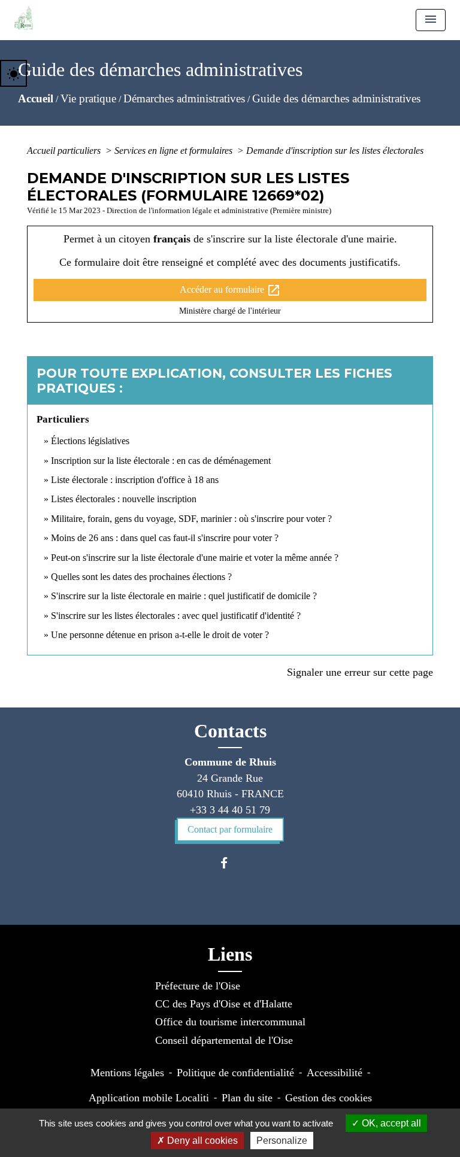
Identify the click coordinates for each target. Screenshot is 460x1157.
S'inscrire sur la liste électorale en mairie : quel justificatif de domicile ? (184, 596)
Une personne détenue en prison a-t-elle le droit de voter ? (160, 635)
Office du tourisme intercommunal (230, 1022)
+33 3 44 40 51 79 (230, 810)
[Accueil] (23, 18)
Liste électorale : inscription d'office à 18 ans (135, 480)
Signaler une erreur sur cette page (360, 672)
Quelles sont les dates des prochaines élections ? (141, 577)
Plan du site (247, 1098)
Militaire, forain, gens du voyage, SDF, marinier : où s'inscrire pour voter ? (191, 519)
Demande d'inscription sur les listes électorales (334, 150)
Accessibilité (334, 1073)
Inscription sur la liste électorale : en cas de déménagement (161, 460)
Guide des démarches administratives (336, 98)
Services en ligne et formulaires (174, 150)
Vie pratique (88, 98)
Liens (230, 954)
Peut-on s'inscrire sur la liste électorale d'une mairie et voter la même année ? (194, 557)
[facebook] (229, 863)
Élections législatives (90, 441)
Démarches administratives (184, 98)
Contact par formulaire (230, 829)
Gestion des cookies (328, 1098)
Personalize (281, 1140)
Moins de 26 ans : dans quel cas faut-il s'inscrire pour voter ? (165, 538)
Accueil (35, 98)
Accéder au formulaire (230, 290)
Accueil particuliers (65, 150)
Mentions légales (127, 1073)
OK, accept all (390, 1123)
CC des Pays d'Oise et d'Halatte (223, 1004)
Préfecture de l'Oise (197, 986)
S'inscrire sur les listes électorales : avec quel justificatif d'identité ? (176, 616)
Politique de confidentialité (235, 1073)
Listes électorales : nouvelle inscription (123, 499)
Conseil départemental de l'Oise (224, 1040)
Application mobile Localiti (149, 1098)
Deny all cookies (201, 1140)
